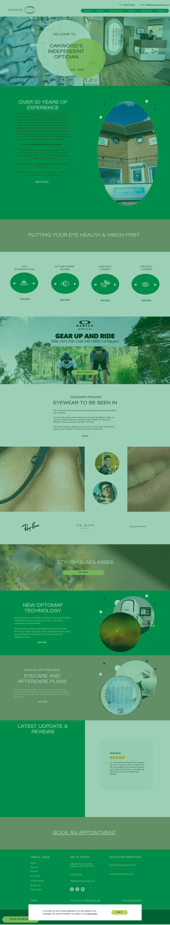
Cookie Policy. (92, 914)
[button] (119, 912)
